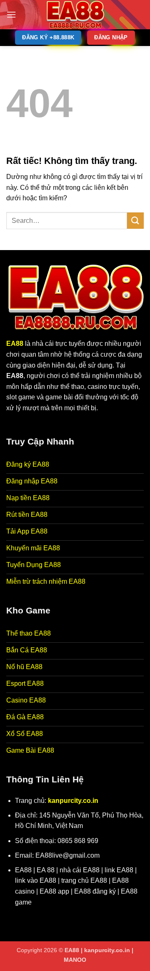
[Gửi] (135, 220)
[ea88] (75, 14)
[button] (11, 14)
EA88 (14, 343)
